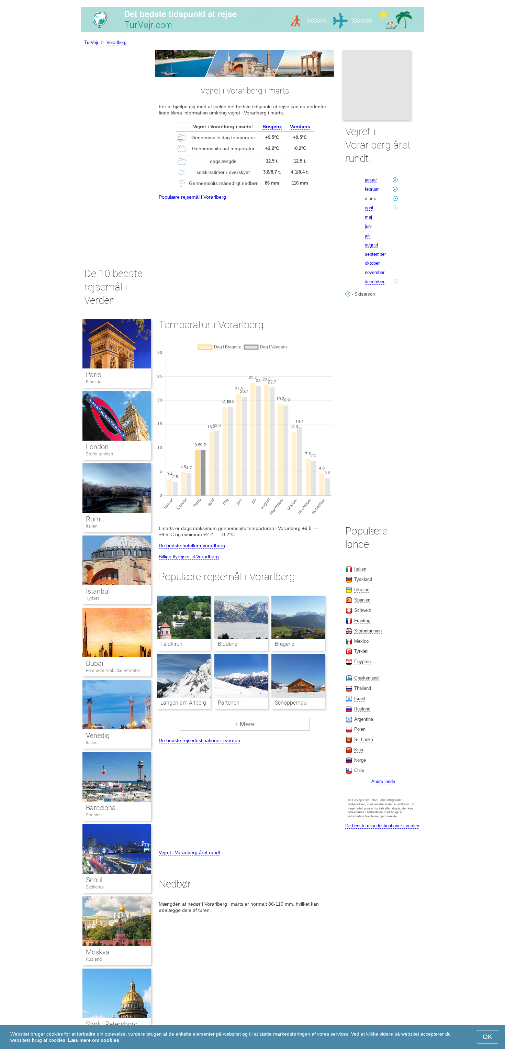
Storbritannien (99, 453)
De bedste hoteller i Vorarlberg (192, 545)
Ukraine (361, 589)
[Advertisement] (244, 253)
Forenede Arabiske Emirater (113, 670)
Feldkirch (171, 644)
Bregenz (272, 126)
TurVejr (91, 42)
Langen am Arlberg (183, 702)
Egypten (362, 661)
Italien (92, 526)
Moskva (98, 952)
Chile (359, 770)
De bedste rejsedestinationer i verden (199, 740)
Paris (93, 375)
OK (487, 1036)
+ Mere (244, 724)
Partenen (228, 702)
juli (367, 235)
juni (368, 226)
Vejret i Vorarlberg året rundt (189, 852)
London (97, 447)
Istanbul (98, 591)
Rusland (94, 959)
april (369, 207)
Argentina (363, 719)
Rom (93, 519)
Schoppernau (291, 702)
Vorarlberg (116, 42)
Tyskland (363, 579)
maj (368, 217)
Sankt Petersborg (112, 1024)
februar (372, 189)
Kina (358, 749)
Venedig (98, 735)
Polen (360, 729)
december (374, 281)
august (371, 244)
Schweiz (362, 610)
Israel (359, 698)
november (374, 272)
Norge (360, 760)
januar (371, 180)
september (375, 254)
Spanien (94, 814)
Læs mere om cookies (93, 1040)
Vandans (300, 126)
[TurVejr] (252, 32)
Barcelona (101, 808)
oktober (372, 263)
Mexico (361, 641)
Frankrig (93, 381)
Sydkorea (95, 887)
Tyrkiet (92, 598)
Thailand (362, 688)
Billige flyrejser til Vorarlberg (189, 556)
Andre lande (383, 781)
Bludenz (227, 644)
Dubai (94, 663)
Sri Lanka (363, 739)
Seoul (94, 880)
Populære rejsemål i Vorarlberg (192, 197)
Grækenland (366, 678)
